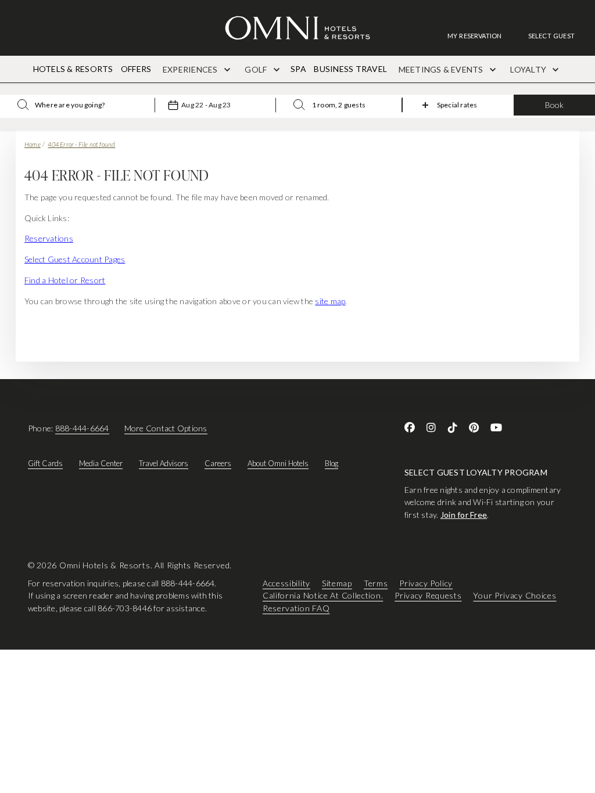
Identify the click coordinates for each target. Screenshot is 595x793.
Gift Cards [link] (45, 463)
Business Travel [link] (350, 69)
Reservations (48, 238)
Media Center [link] (101, 463)
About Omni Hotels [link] (278, 463)
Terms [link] (376, 583)
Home (32, 144)
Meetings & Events (442, 69)
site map (330, 301)
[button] (551, 35)
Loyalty (529, 69)
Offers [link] (136, 69)
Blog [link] (331, 463)
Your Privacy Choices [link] (514, 596)
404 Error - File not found (81, 144)
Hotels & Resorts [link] (73, 69)
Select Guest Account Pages (74, 259)
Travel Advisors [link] (163, 463)
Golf (256, 69)
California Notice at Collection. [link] (323, 596)
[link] (480, 36)
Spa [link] (298, 69)
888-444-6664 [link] (82, 428)
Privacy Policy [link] (426, 583)
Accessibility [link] (286, 583)
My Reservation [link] (474, 35)
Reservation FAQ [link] (296, 608)
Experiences (191, 69)
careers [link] (218, 463)
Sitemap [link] (337, 583)
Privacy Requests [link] (428, 596)
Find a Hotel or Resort (64, 280)
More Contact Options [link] (165, 428)
